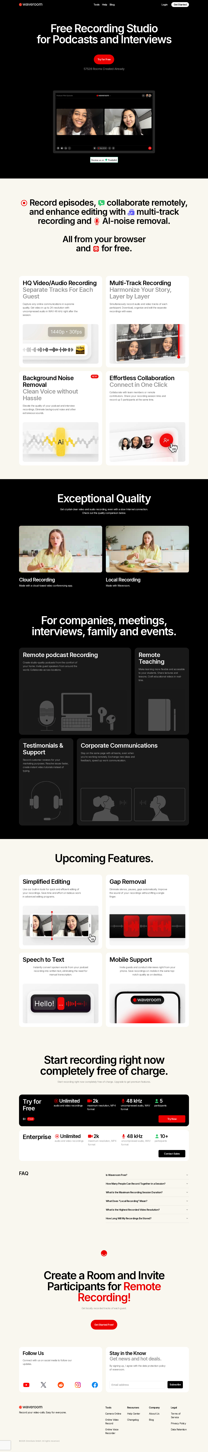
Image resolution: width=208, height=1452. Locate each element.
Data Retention (179, 1429)
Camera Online (113, 1413)
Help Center (133, 1413)
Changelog (133, 1419)
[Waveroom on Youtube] (26, 1385)
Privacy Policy (178, 1423)
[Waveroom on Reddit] (60, 1385)
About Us (154, 1413)
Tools (96, 4)
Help (104, 4)
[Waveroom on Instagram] (77, 1385)
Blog (112, 4)
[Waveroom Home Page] (31, 4)
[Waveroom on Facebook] (95, 1385)
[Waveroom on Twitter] (43, 1384)
